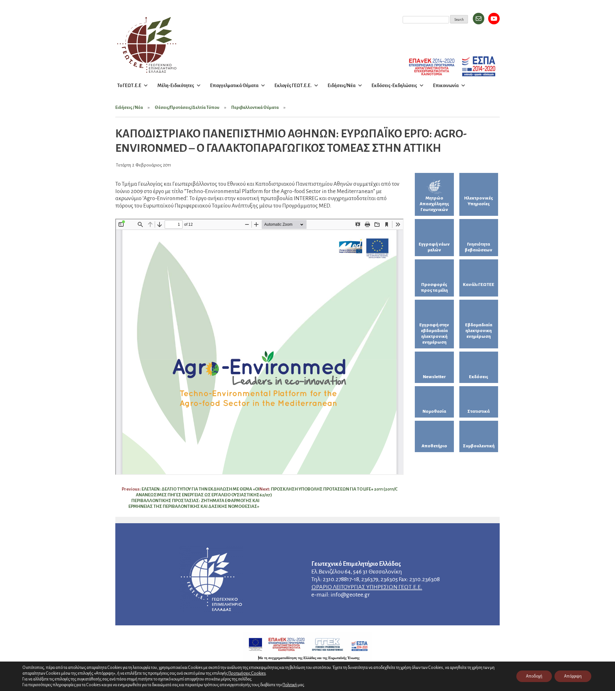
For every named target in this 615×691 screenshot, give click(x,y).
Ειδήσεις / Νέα (129, 107)
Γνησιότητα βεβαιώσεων (478, 247)
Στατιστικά (478, 411)
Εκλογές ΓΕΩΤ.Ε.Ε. (293, 85)
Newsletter (434, 376)
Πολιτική (290, 685)
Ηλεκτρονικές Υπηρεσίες (478, 201)
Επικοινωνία (446, 85)
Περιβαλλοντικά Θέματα (255, 107)
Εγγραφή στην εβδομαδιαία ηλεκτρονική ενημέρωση (434, 333)
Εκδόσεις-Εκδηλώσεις (394, 85)
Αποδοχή (534, 676)
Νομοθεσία (434, 411)
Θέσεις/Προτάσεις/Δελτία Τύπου (187, 107)
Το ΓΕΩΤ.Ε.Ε (129, 85)
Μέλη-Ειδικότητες (175, 85)
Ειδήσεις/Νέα (342, 85)
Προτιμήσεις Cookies (247, 673)
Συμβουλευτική (479, 445)
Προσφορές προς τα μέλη (434, 287)
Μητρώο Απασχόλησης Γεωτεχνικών (434, 204)
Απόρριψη (573, 676)
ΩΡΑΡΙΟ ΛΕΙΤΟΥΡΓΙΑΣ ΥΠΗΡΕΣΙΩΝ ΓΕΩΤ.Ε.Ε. (366, 587)
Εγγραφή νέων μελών (434, 247)
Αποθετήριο (434, 445)
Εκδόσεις (478, 376)
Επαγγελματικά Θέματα (234, 85)
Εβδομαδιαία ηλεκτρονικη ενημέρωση (478, 330)
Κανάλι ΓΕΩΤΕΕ (478, 284)
